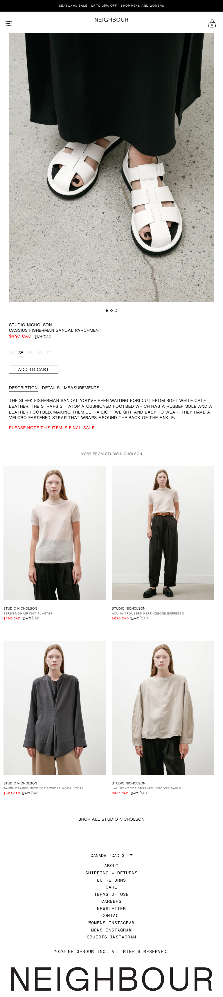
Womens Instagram (111, 922)
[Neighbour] (111, 19)
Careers (111, 901)
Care (111, 886)
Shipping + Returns (111, 872)
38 (30, 352)
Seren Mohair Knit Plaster (28, 613)
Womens (157, 5)
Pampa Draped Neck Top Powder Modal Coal (43, 788)
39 (39, 352)
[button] (107, 310)
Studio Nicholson (30, 324)
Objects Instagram (111, 936)
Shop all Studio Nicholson (111, 819)
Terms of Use (111, 894)
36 (12, 352)
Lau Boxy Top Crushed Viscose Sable (146, 788)
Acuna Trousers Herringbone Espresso (148, 613)
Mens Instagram (111, 929)
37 (21, 352)
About (111, 865)
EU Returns (111, 880)
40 (49, 352)
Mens (135, 5)
